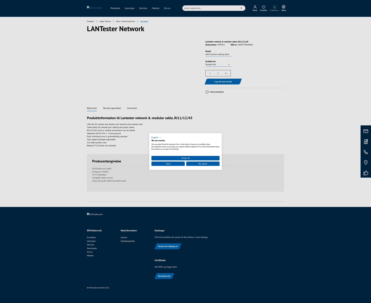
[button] (156, 137)
